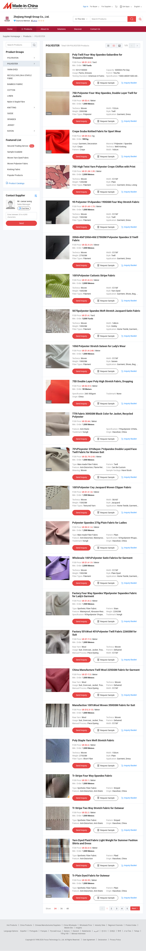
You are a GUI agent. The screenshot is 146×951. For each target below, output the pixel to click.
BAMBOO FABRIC (15, 84)
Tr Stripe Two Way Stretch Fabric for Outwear (98, 808)
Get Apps (126, 6)
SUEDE (10, 113)
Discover (78, 29)
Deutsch (76, 931)
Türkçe (136, 931)
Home (9, 29)
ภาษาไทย (127, 931)
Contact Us (95, 29)
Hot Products (12, 925)
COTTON (11, 90)
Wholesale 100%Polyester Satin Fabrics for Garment (102, 557)
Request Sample (107, 82)
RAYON (10, 131)
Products (28, 29)
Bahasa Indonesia (78, 933)
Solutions (61, 29)
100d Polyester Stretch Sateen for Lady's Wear (99, 346)
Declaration (102, 939)
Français (43, 931)
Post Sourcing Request (140, 19)
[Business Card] (36, 195)
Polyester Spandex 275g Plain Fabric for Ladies (99, 522)
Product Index (131, 925)
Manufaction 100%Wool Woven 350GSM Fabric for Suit (103, 705)
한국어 (104, 931)
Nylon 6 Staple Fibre (16, 101)
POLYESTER (12, 63)
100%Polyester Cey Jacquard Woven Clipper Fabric (101, 487)
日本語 (112, 931)
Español (23, 931)
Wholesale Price (86, 925)
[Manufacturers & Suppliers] (21, 5)
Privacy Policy (115, 939)
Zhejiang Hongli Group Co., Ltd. (31, 16)
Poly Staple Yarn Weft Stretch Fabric (93, 740)
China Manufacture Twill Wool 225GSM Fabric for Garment (106, 669)
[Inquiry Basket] (116, 6)
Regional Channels (115, 925)
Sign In (85, 6)
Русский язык (55, 931)
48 (67, 908)
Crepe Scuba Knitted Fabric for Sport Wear (96, 131)
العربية (96, 931)
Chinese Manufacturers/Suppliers (48, 925)
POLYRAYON (12, 57)
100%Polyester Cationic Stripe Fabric (93, 275)
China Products (26, 925)
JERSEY (10, 125)
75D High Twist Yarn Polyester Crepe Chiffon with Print (103, 166)
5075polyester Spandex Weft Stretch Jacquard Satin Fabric (106, 310)
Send (21, 223)
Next (134, 908)
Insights (79, 927)
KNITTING (11, 107)
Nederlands (86, 931)
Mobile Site (68, 927)
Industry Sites (100, 925)
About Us (45, 29)
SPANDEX (11, 119)
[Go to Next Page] (137, 45)
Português (33, 931)
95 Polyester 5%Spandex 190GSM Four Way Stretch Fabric (105, 201)
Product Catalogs (16, 183)
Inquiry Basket (130, 82)
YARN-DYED (12, 69)
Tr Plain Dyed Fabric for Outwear (91, 875)
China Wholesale (70, 925)
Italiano (67, 931)
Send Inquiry (81, 82)
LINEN (10, 95)
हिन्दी (119, 931)
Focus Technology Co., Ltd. (54, 939)
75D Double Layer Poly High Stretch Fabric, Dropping (102, 381)
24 (55, 908)
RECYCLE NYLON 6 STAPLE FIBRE (19, 77)
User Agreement (89, 939)
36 (61, 908)
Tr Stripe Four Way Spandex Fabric (92, 775)
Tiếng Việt (65, 933)
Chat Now (25, 208)
